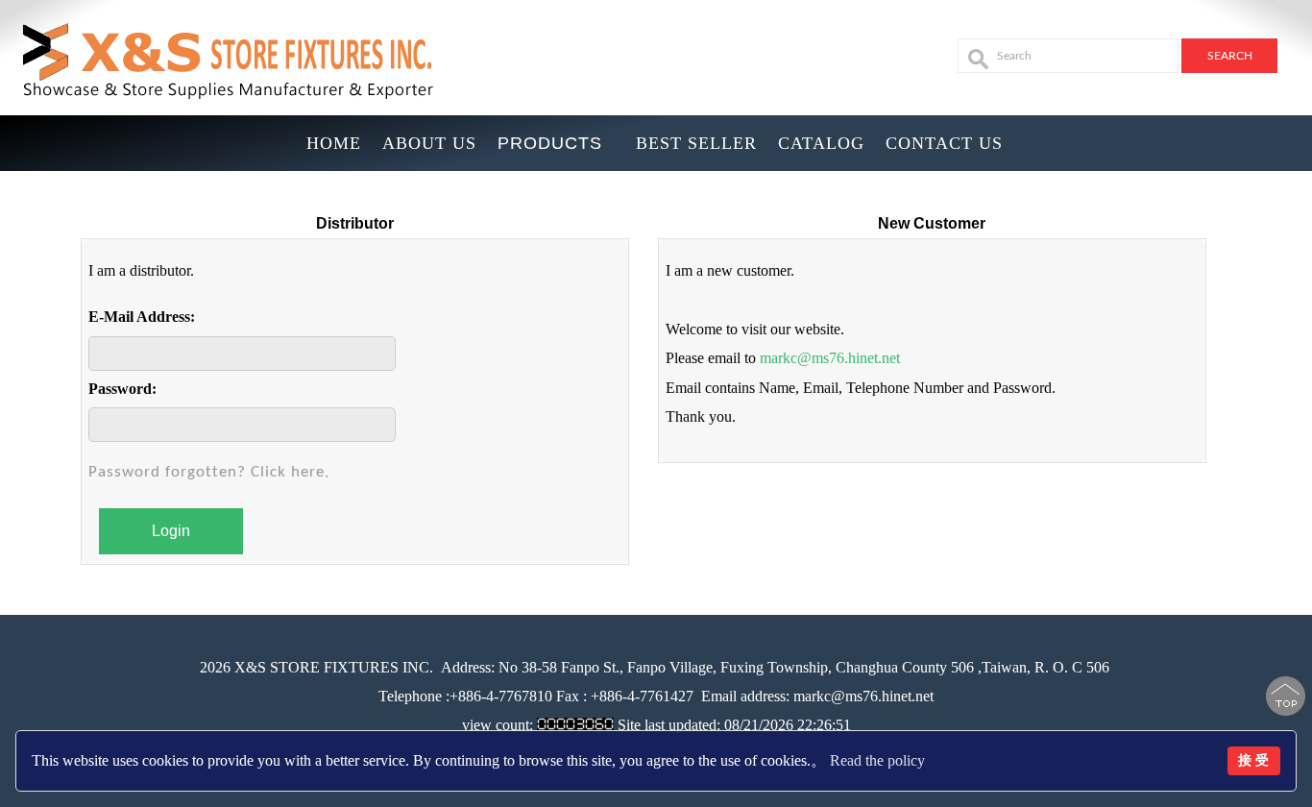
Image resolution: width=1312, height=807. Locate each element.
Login (171, 531)
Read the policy (877, 760)
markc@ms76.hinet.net (830, 358)
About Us (429, 143)
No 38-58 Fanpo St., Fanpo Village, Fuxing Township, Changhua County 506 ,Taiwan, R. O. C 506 (802, 667)
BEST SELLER (696, 143)
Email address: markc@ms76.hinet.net (817, 696)
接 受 (1253, 760)
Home (333, 143)
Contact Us (944, 143)
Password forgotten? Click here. (208, 472)
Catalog (821, 143)
